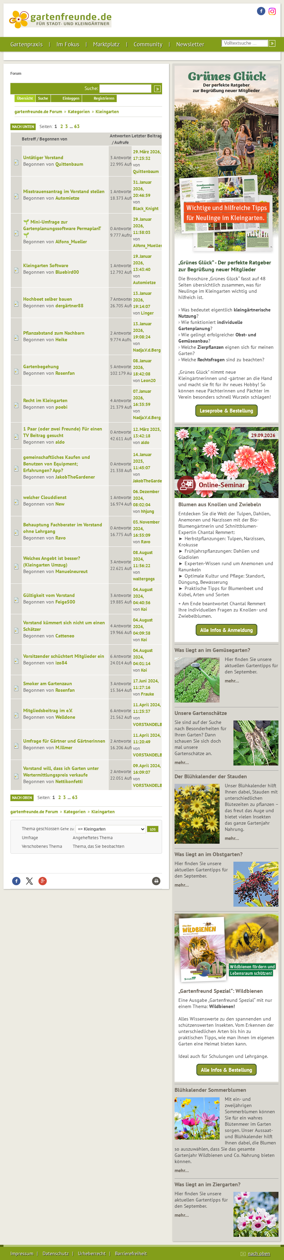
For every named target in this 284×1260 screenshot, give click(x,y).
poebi (61, 407)
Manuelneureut (71, 571)
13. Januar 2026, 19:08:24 (142, 330)
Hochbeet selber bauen (47, 299)
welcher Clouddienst (44, 497)
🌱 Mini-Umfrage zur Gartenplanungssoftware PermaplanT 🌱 (62, 228)
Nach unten (23, 126)
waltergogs (143, 578)
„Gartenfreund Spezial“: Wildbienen (220, 990)
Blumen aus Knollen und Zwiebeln (219, 504)
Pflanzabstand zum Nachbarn (54, 333)
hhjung (147, 511)
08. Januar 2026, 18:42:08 (142, 367)
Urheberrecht (92, 1253)
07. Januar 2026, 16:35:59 (142, 397)
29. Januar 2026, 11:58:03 (142, 225)
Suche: (91, 88)
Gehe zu (67, 828)
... (72, 126)
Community (148, 44)
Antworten (120, 136)
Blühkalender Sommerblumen (210, 1089)
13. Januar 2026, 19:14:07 (142, 299)
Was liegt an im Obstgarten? (208, 854)
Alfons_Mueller (71, 241)
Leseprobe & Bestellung (226, 410)
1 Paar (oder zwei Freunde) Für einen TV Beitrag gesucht (62, 432)
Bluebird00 (67, 272)
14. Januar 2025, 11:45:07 (142, 461)
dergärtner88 (69, 305)
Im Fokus (67, 44)
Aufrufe (121, 142)
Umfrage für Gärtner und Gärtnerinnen (64, 741)
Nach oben (22, 797)
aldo (60, 442)
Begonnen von (53, 139)
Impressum (21, 1253)
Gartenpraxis (26, 44)
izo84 (61, 663)
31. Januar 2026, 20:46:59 (142, 188)
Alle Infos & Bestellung (226, 1070)
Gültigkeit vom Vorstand (49, 595)
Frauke (147, 694)
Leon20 (148, 380)
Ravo (60, 538)
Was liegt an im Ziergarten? (207, 1184)
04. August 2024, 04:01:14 (143, 656)
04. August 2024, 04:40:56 (143, 596)
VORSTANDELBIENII (152, 724)
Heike (61, 339)
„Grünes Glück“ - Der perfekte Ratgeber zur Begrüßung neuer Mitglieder (224, 266)
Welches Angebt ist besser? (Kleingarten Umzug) (51, 561)
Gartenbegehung (41, 366)
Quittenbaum (69, 164)
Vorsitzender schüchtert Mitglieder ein (63, 656)
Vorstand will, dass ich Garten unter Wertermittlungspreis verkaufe (61, 771)
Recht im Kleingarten (45, 400)
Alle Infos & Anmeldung (226, 629)
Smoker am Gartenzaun (47, 683)
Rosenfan (65, 373)
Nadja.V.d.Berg (147, 350)
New (59, 504)
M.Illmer (63, 747)
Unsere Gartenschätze (201, 712)
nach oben (259, 1253)
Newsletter (190, 44)
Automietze (67, 198)
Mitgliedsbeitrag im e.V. (47, 710)
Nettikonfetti (69, 781)
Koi (144, 609)
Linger (147, 313)
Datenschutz (56, 1253)
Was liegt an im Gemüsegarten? (212, 649)
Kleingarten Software (45, 265)
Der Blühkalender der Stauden (211, 776)
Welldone (65, 717)
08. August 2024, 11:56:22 (143, 559)
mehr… (232, 681)
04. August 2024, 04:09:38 (143, 626)
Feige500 (65, 602)
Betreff (29, 139)
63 (77, 126)
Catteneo (64, 636)
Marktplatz (106, 44)
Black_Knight (146, 208)
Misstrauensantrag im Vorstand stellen (64, 191)
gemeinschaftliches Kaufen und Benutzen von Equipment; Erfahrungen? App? (56, 463)
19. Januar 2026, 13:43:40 (142, 262)
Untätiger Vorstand (43, 157)
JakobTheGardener (75, 477)
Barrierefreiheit (131, 1253)
